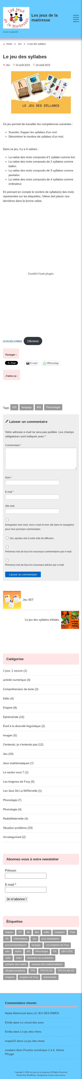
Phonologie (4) (12, 809)
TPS (32, 970)
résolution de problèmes (40, 958)
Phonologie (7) (12, 800)
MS (39, 407)
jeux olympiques (50, 938)
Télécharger (33, 341)
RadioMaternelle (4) (15, 818)
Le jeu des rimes (30, 1031)
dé (28, 932)
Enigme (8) (10, 707)
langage (26, 407)
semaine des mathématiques (47, 964)
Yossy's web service (56, 1075)
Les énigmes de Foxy (57, 945)
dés (37, 932)
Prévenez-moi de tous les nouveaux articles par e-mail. (34, 565)
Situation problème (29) (18, 827)
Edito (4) (8, 698)
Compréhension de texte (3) (20, 689)
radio (8, 958)
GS (14, 407)
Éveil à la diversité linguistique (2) (24, 726)
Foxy (72, 932)
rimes (19, 958)
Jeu (8, 65)
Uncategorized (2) (14, 837)
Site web (10, 506)
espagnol (60, 932)
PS (54, 951)
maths (18, 951)
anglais (9, 932)
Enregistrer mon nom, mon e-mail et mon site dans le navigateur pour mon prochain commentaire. (39, 527)
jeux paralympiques (15, 945)
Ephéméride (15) (13, 716)
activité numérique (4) (16, 679)
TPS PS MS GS (66, 970)
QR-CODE (67, 951)
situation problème (15, 970)
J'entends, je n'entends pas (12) (23, 744)
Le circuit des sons (32, 1022)
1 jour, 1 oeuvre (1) (15, 670)
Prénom (10, 870)
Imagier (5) (10, 735)
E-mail (9, 491)
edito (46, 932)
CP (20, 932)
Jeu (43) (8, 753)
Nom (8, 477)
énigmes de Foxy (29, 977)
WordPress (31, 1075)
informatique (20, 938)
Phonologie (53, 407)
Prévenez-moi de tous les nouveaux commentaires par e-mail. (38, 551)
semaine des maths (15, 964)
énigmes (10, 977)
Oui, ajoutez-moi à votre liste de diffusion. (31, 538)
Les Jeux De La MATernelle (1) (22, 790)
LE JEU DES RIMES (46, 1013)
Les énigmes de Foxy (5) (18, 781)
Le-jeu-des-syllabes (12, 341)
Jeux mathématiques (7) (18, 763)
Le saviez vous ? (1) (15, 772)
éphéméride (50, 977)
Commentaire (13, 445)
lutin (7, 951)
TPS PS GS (46, 970)
